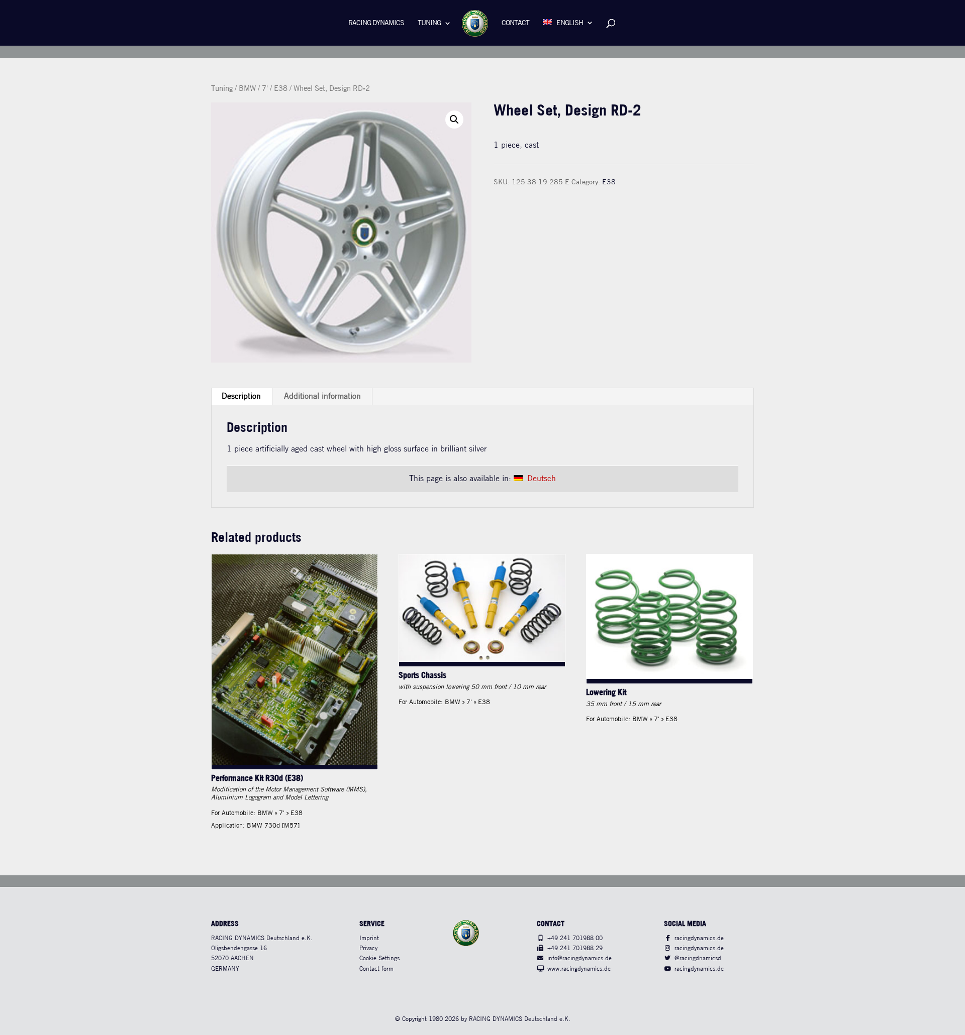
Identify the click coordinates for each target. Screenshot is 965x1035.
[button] (454, 119)
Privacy (368, 948)
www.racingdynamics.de (579, 969)
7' (265, 89)
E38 (280, 89)
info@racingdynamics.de (579, 958)
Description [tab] (241, 396)
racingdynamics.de (699, 938)
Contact (515, 23)
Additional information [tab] (322, 396)
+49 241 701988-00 (575, 938)
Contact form (376, 969)
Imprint (369, 938)
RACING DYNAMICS (376, 23)
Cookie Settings (379, 958)
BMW (247, 89)
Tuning (429, 23)
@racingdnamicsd (697, 958)
